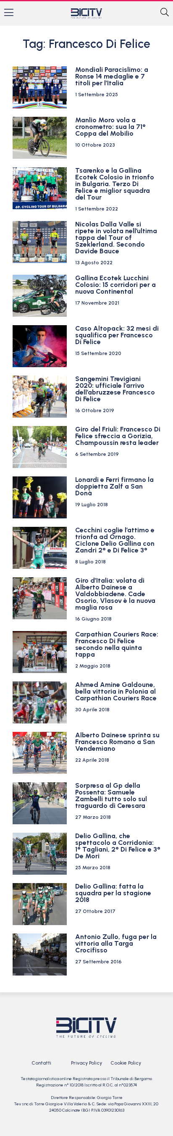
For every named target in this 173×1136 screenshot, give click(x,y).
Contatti (41, 1063)
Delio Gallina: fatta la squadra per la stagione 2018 (113, 893)
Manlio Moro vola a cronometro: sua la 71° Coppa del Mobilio (110, 126)
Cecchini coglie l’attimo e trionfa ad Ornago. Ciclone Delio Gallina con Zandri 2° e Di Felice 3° (115, 540)
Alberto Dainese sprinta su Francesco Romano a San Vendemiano (117, 741)
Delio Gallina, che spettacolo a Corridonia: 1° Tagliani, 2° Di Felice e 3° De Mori (117, 846)
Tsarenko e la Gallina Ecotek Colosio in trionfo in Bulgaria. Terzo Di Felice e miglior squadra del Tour (114, 183)
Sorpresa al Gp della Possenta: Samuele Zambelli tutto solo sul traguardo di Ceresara (111, 795)
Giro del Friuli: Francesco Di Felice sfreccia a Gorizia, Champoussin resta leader (117, 436)
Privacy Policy (86, 1063)
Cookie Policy (125, 1063)
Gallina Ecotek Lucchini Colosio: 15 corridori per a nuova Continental (115, 284)
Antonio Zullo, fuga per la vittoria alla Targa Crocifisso (116, 943)
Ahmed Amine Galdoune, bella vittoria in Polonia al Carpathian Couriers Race (116, 691)
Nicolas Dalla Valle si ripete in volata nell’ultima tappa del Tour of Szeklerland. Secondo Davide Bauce (116, 237)
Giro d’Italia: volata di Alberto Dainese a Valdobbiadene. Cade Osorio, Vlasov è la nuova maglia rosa (115, 593)
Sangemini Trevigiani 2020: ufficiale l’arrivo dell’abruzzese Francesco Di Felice (115, 389)
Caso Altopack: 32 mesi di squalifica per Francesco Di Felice (117, 335)
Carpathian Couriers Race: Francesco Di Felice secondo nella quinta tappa (116, 644)
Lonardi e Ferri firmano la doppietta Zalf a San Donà (114, 486)
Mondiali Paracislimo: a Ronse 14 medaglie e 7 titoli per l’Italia (111, 76)
